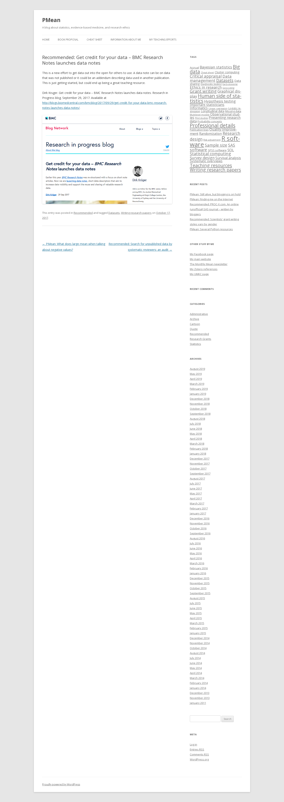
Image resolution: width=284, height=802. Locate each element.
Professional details (212, 125)
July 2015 (195, 603)
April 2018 (196, 438)
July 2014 (195, 658)
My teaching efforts (162, 39)
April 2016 (196, 558)
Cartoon (195, 324)
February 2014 (199, 683)
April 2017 (196, 498)
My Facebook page (202, 254)
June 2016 (196, 548)
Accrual (194, 67)
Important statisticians (207, 104)
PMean (51, 20)
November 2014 (200, 643)
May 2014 (196, 668)
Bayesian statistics (216, 67)
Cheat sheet (94, 39)
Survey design (202, 157)
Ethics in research (206, 87)
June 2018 (196, 429)
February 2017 (199, 508)
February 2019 (199, 389)
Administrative (199, 314)
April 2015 (196, 618)
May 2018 (196, 433)
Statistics (195, 344)
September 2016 (200, 533)
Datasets (114, 213)
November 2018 (200, 404)
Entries (197, 749)
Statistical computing (210, 153)
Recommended (83, 213)
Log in (193, 744)
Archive (194, 319)
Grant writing (203, 91)
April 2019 (196, 379)
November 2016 (200, 523)
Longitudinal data (212, 111)
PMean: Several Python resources (211, 229)
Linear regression (218, 108)
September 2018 (200, 414)
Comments (199, 754)
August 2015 (197, 598)
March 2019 (197, 384)
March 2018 (197, 443)
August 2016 (197, 538)
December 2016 (199, 518)
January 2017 (198, 513)
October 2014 (198, 648)
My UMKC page (199, 274)
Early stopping (229, 84)
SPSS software (217, 150)
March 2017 (197, 503)
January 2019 (198, 394)
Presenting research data (215, 119)
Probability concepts (210, 121)
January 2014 (198, 688)
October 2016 (198, 528)
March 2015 (197, 623)
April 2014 (196, 673)
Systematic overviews (206, 161)
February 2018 (199, 448)
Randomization (210, 133)
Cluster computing (227, 72)
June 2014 (196, 663)
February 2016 (199, 568)
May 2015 (196, 613)
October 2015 (198, 588)
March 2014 (197, 678)
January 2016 (198, 573)
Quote (194, 329)
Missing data (233, 111)
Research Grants (200, 339)
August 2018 (197, 419)
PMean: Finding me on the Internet (211, 199)
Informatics (199, 108)
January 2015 (198, 633)
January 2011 (198, 703)
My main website (200, 259)
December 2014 (199, 638)
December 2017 (199, 458)
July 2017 (195, 483)
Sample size (216, 145)
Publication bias (199, 130)
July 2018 (195, 424)
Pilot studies (201, 118)
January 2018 (198, 453)
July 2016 (195, 543)
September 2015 (200, 593)
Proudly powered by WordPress (61, 784)
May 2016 (196, 553)
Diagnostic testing (211, 84)
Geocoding (228, 87)
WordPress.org (199, 759)
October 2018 (198, 409)
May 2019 (196, 374)
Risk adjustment (212, 139)
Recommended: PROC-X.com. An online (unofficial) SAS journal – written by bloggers (214, 209)
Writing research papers (136, 213)
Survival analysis (228, 158)
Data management (211, 78)
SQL (230, 150)
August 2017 (197, 478)
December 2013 (199, 693)
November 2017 (200, 463)
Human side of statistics (215, 98)
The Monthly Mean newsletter (208, 264)
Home (45, 39)
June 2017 (196, 488)
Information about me (126, 39)
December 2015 (199, 578)
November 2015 (200, 583)
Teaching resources (211, 165)
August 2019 (197, 369)
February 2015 (199, 628)
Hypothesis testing (220, 101)
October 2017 (198, 468)
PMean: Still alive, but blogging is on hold (215, 194)
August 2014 (197, 653)
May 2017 (196, 493)
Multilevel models (199, 114)
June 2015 (196, 608)
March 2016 (197, 563)
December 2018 (199, 399)
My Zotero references (203, 269)
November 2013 (200, 698)
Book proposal (68, 39)
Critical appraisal (206, 76)
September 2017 (200, 473)
